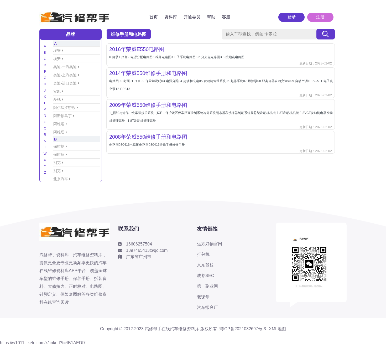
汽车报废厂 (207, 307)
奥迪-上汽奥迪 (65, 75)
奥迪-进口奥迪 (65, 83)
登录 (291, 17)
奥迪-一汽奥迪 (65, 67)
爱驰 (57, 99)
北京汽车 (60, 179)
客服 (226, 17)
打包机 (203, 254)
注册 (320, 17)
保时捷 (58, 146)
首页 (153, 17)
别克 (57, 163)
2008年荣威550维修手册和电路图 (148, 137)
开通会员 (192, 17)
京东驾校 (205, 265)
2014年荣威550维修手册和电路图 (148, 73)
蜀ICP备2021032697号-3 (242, 329)
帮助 (211, 17)
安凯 (57, 91)
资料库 (170, 17)
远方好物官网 (209, 244)
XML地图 (277, 329)
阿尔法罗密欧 (64, 108)
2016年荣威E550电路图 (136, 49)
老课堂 (203, 297)
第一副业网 (207, 286)
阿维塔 (58, 124)
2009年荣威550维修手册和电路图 (148, 105)
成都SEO (205, 275)
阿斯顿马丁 (62, 116)
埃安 (57, 50)
